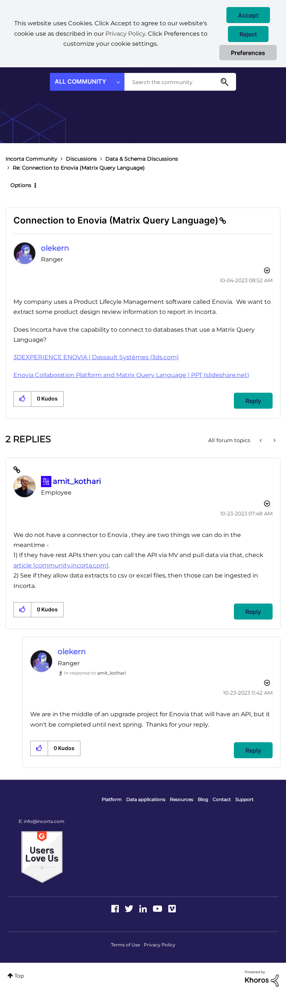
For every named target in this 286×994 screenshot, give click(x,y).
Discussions (81, 158)
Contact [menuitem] (222, 799)
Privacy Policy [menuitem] (159, 945)
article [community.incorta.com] (60, 565)
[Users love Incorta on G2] (42, 856)
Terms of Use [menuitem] (125, 945)
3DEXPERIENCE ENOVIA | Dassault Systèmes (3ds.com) (96, 357)
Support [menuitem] (244, 799)
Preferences (248, 53)
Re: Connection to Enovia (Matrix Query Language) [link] (79, 167)
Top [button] (19, 975)
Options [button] (20, 185)
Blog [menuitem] (203, 799)
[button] (248, 15)
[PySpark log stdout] (261, 440)
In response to (95, 673)
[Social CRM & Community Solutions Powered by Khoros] (262, 978)
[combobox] (180, 82)
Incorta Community (31, 158)
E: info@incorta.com (41, 821)
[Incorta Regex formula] (273, 440)
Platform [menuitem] (112, 799)
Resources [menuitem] (181, 799)
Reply (253, 401)
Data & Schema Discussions (141, 158)
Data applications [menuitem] (145, 799)
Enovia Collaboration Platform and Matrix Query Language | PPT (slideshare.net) (131, 375)
